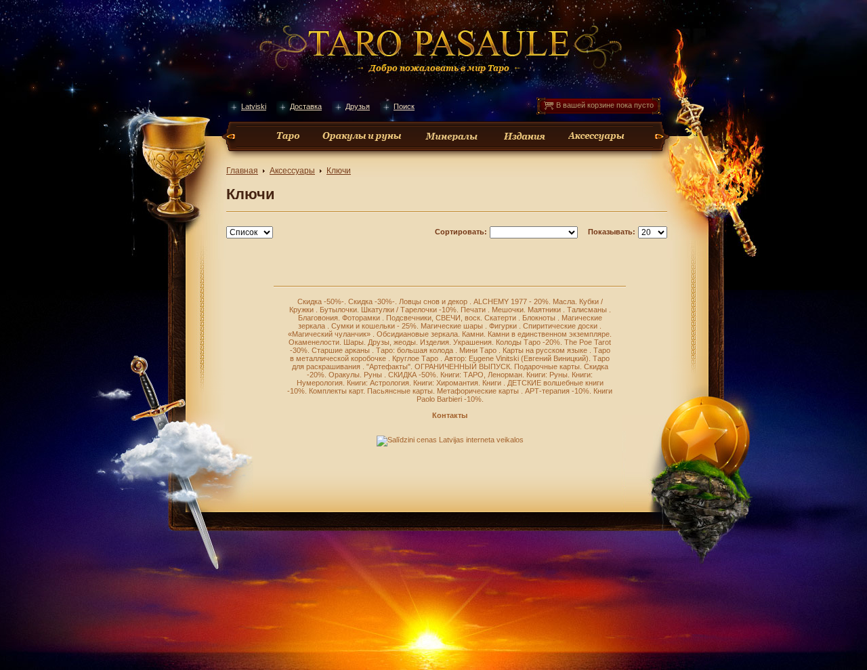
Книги (492, 383)
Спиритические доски (561, 326)
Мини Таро (479, 350)
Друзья (357, 106)
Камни (473, 334)
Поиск (404, 106)
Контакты (449, 415)
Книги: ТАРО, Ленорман (481, 375)
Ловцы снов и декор (434, 301)
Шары (353, 342)
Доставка (306, 106)
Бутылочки (338, 310)
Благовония (318, 318)
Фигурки (504, 326)
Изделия (434, 342)
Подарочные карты (547, 366)
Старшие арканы (342, 350)
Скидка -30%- (371, 301)
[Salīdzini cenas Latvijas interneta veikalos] (450, 440)
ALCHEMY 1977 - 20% (511, 301)
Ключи (338, 170)
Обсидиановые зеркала (417, 334)
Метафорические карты (479, 391)
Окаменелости (314, 342)
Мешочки (508, 310)
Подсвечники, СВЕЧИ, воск (433, 318)
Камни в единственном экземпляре (549, 334)
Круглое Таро (416, 358)
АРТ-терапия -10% (557, 391)
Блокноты (539, 318)
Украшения (472, 342)
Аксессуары (292, 170)
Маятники (545, 310)
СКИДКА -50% (412, 375)
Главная (242, 170)
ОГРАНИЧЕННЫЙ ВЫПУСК (462, 366)
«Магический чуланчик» (330, 334)
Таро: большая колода (415, 350)
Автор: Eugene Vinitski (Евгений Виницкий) (516, 358)
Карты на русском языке (546, 350)
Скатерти (501, 318)
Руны (374, 375)
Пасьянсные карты (400, 391)
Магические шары (453, 326)
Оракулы (344, 375)
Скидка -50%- (320, 301)
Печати (474, 310)
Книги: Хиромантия (445, 383)
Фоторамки (362, 318)
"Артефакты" (388, 366)
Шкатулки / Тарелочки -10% (409, 310)
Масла (564, 301)
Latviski (253, 106)
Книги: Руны (547, 375)
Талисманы (588, 310)
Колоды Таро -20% (528, 342)
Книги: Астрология (378, 383)
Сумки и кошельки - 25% (374, 326)
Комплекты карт (336, 391)
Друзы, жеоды (392, 342)
